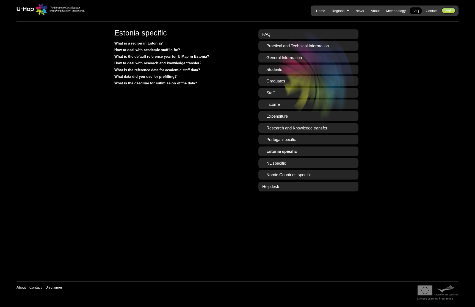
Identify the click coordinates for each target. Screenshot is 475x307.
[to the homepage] (50, 9)
